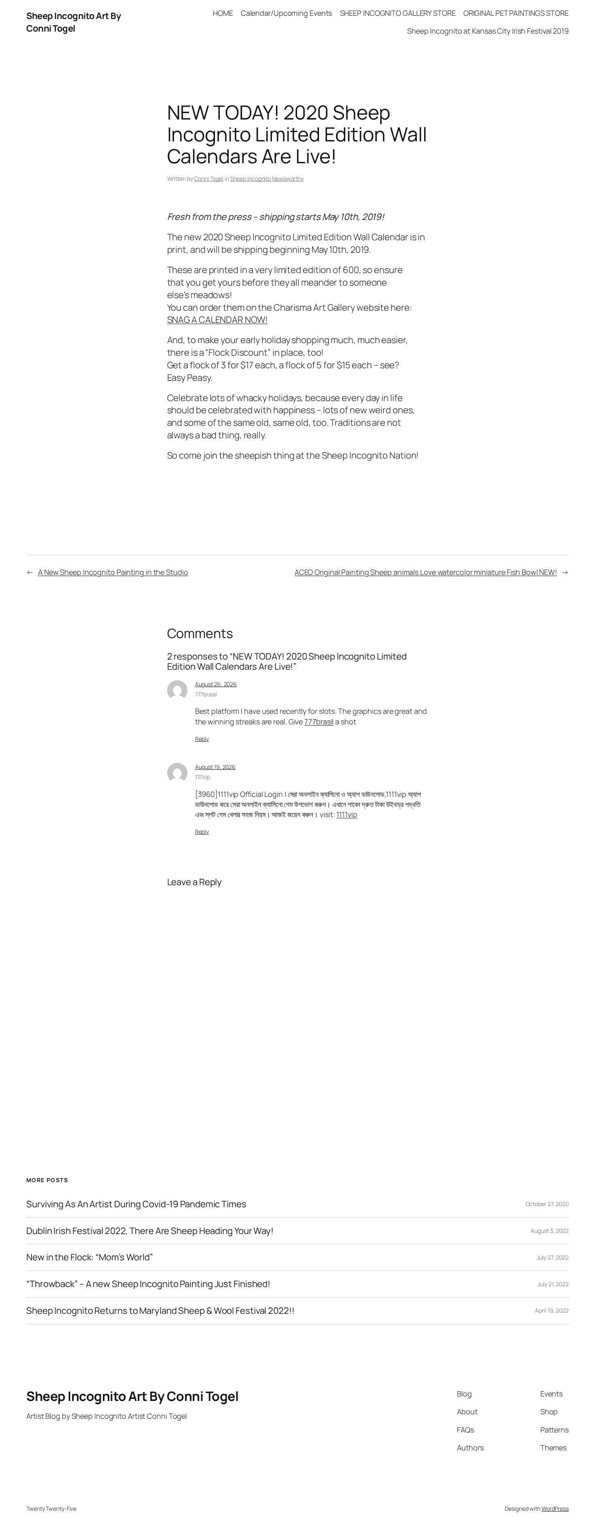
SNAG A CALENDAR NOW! (217, 320)
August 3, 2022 (550, 1230)
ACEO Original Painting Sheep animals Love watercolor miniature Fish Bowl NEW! (426, 572)
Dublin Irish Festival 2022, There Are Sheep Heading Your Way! (150, 1231)
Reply (202, 739)
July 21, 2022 (553, 1284)
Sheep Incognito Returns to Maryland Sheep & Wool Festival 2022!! (160, 1311)
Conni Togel (208, 178)
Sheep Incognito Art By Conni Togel (73, 22)
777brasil (206, 694)
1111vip (202, 777)
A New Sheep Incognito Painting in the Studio (113, 572)
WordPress (555, 1508)
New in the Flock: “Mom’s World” (89, 1257)
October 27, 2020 (547, 1204)
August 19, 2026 (215, 767)
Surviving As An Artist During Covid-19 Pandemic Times (136, 1204)
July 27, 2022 (553, 1257)
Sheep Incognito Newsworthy (267, 178)
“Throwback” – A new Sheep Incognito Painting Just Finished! (148, 1284)
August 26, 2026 (216, 684)
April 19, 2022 (552, 1310)
